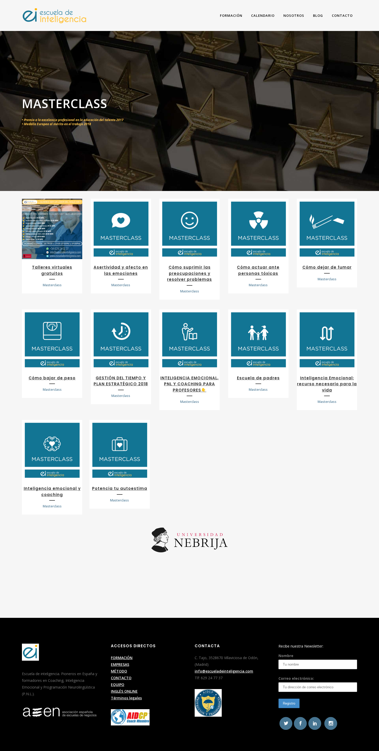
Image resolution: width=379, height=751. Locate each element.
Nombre (285, 655)
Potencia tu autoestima (119, 488)
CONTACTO (121, 677)
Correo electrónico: (296, 678)
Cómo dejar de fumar (327, 267)
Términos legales (126, 698)
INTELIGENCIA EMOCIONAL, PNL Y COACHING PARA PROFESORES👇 (189, 384)
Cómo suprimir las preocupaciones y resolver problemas (189, 273)
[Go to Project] (52, 229)
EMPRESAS (120, 664)
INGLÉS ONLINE (124, 691)
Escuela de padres (258, 378)
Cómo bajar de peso (52, 378)
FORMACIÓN (122, 657)
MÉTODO (119, 671)
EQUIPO (117, 684)
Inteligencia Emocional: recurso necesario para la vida (327, 384)
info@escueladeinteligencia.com (224, 671)
